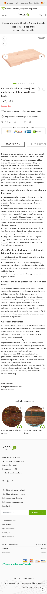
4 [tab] (22, 85)
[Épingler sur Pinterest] (25, 122)
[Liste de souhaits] (4, 39)
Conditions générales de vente (13, 494)
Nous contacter (8, 536)
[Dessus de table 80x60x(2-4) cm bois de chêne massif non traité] (44, 89)
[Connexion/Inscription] (40, 14)
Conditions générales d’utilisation (14, 490)
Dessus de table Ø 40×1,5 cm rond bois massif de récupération (12, 430)
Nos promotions (8, 528)
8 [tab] (31, 85)
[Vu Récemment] (43, 589)
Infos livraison (7, 506)
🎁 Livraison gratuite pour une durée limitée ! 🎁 (23, 3)
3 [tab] (20, 85)
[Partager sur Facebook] (20, 122)
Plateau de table (27, 30)
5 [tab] (24, 85)
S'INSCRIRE (37, 512)
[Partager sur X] (15, 122)
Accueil (16, 30)
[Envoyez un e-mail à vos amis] (30, 122)
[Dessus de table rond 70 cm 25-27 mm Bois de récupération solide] (35, 416)
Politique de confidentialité (12, 498)
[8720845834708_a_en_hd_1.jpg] (23, 57)
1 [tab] (14, 85)
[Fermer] (44, 3)
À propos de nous (9, 520)
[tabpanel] (23, 58)
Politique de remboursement (13, 502)
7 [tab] (29, 85)
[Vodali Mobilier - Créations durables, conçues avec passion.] (23, 14)
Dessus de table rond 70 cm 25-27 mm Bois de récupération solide (35, 430)
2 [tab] (18, 85)
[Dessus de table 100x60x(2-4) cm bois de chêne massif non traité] (39, 89)
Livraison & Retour (11, 111)
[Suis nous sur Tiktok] (12, 481)
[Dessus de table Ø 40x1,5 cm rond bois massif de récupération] (12, 416)
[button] (19, 427)
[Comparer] (4, 44)
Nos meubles (7, 524)
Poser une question (33, 111)
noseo (11, 389)
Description (13, 144)
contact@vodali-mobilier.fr (12, 473)
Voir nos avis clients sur (16, 564)
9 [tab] (33, 85)
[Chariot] (44, 14)
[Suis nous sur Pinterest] (3, 481)
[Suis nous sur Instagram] (8, 481)
